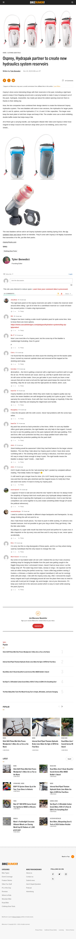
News (4, 738)
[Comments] (63, 80)
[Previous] (59, 706)
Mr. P (12, 335)
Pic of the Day (6, 888)
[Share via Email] (13, 80)
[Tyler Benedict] (6, 261)
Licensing (61, 930)
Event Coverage (7, 876)
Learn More (56, 86)
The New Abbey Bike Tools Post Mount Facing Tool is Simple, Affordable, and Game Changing (30, 692)
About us (29, 873)
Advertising (30, 891)
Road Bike (64, 738)
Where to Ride (6, 895)
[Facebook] (52, 874)
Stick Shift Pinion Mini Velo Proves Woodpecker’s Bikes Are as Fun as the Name (26, 652)
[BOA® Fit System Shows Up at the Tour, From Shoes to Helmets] (7, 786)
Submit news (30, 880)
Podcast (29, 888)
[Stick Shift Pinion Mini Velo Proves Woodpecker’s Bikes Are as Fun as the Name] (17, 727)
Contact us (29, 876)
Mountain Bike (6, 899)
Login (70, 274)
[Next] (62, 706)
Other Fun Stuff (7, 884)
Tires (14, 801)
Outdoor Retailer (55, 818)
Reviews (5, 891)
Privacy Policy (38, 930)
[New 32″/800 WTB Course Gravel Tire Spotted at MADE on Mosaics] (7, 804)
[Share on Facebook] (4, 80)
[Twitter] (59, 874)
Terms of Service (70, 930)
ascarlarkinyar (16, 511)
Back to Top (66, 856)
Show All (69, 759)
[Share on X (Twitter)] (9, 80)
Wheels (15, 818)
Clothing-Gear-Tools (10, 251)
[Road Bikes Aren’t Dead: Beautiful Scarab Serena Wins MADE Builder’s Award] (43, 769)
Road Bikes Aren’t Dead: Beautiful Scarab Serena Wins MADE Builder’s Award (26, 672)
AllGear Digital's (16, 917)
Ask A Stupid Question (33, 884)
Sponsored (16, 783)
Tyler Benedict (15, 71)
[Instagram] (65, 874)
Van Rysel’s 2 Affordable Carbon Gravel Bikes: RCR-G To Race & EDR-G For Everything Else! (29, 682)
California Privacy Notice (50, 930)
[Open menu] (3, 2)
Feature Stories (7, 880)
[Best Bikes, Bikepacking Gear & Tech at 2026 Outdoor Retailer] (43, 821)
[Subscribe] (52, 878)
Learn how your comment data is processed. (50, 289)
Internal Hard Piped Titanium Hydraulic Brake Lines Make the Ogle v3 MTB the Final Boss (29, 662)
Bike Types (5, 873)
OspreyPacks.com (9, 242)
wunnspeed (15, 489)
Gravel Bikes (54, 801)
